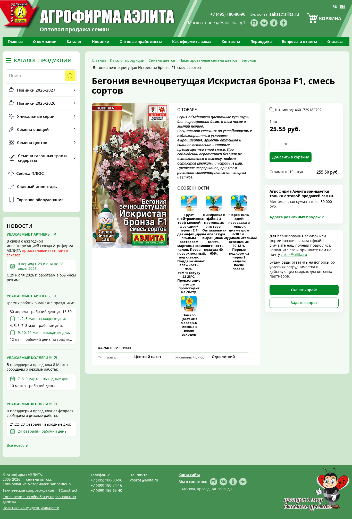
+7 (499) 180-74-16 (106, 485)
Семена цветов (32, 142)
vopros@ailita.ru (144, 480)
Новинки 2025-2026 (36, 103)
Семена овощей (33, 129)
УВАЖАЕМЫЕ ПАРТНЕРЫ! (29, 234)
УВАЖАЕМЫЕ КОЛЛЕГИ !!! (29, 357)
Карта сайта (189, 474)
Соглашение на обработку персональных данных (39, 499)
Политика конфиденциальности (31, 507)
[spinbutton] (286, 144)
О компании (44, 41)
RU (335, 6)
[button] (297, 144)
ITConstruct (67, 490)
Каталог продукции (43, 60)
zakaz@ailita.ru (294, 254)
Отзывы (335, 41)
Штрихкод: (298, 110)
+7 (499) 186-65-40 (106, 490)
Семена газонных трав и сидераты (42, 158)
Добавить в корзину (290, 157)
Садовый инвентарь (37, 186)
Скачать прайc (304, 289)
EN (342, 6)
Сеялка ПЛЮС (30, 173)
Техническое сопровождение (28, 490)
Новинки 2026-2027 (36, 90)
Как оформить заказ (191, 41)
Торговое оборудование (40, 199)
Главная (15, 41)
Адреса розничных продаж (295, 216)
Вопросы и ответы (299, 41)
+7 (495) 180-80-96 (106, 480)
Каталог (74, 41)
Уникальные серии (36, 116)
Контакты (231, 41)
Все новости (17, 445)
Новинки (100, 41)
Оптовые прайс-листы (141, 41)
